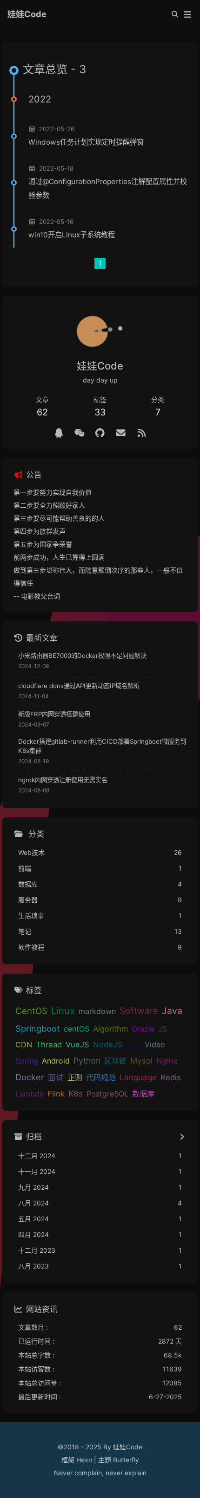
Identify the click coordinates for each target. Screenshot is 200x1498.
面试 (56, 1077)
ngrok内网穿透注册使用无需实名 (62, 780)
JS (162, 1028)
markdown (97, 1011)
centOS (76, 1028)
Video (155, 1044)
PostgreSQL (107, 1093)
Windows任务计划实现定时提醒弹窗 (86, 142)
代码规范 (101, 1077)
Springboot (37, 1028)
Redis (170, 1077)
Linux (63, 1010)
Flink (56, 1093)
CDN (23, 1044)
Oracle (143, 1028)
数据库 (143, 1093)
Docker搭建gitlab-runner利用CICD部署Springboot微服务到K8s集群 (102, 746)
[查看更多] (182, 1137)
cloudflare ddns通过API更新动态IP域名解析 (79, 685)
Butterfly (126, 1460)
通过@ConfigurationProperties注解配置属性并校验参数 (107, 188)
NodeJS (107, 1044)
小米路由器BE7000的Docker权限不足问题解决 (82, 655)
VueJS (77, 1044)
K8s (75, 1093)
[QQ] (59, 433)
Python (86, 1060)
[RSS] (141, 433)
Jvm (133, 1044)
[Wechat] (79, 433)
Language (138, 1077)
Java (172, 1010)
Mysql (141, 1060)
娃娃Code (27, 14)
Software (139, 1010)
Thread (49, 1044)
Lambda (29, 1093)
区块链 (115, 1060)
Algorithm (110, 1028)
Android (56, 1060)
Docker (29, 1077)
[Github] (100, 433)
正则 (74, 1077)
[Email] (121, 433)
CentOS (31, 1011)
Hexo (84, 1460)
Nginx (167, 1060)
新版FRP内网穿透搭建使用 (54, 714)
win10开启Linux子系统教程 (71, 234)
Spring (26, 1060)
